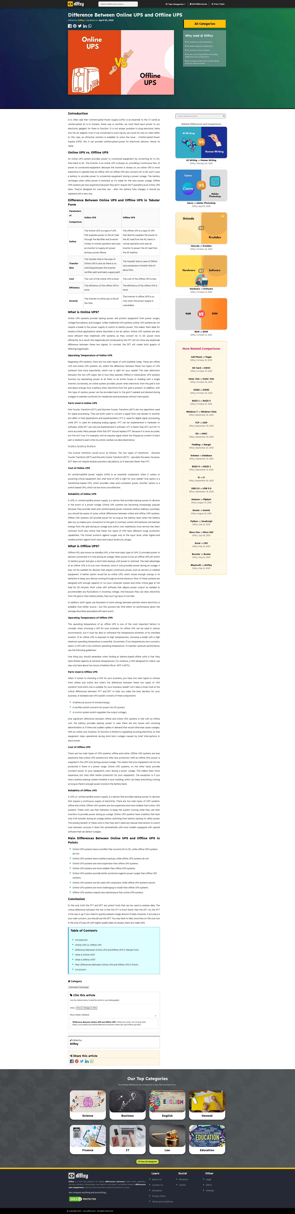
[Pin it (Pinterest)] (75, 27)
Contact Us (157, 1185)
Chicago (86, 1008)
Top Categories (176, 4)
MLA (79, 1008)
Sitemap (210, 1190)
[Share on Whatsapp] (90, 27)
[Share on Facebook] (70, 27)
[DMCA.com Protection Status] (83, 1199)
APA (94, 1008)
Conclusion (80, 969)
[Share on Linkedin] (85, 27)
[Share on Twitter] (80, 27)
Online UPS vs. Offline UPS (88, 945)
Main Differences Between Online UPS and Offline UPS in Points (106, 964)
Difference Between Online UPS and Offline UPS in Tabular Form (107, 950)
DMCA (209, 1185)
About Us (156, 1179)
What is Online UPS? (85, 954)
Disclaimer (157, 1190)
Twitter (182, 1185)
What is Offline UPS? (85, 959)
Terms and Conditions (162, 1201)
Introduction (81, 940)
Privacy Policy (159, 1196)
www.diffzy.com (89, 1211)
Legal (208, 1179)
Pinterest (183, 1179)
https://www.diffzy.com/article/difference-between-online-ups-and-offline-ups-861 (106, 1025)
